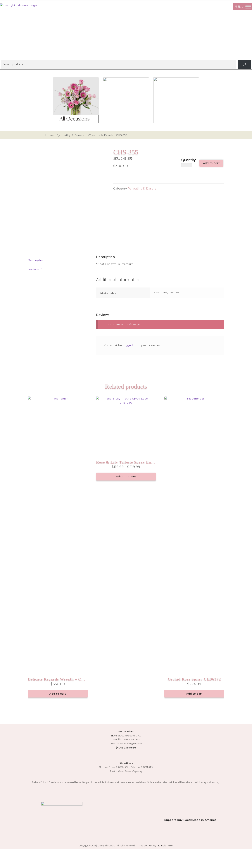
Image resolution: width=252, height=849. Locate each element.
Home (49, 135)
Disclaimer (165, 845)
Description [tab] (36, 260)
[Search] (244, 64)
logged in (129, 345)
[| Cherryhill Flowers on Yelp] (10, 793)
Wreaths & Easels (100, 135)
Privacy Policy (146, 845)
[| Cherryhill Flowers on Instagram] (4, 793)
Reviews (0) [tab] (36, 269)
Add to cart (211, 163)
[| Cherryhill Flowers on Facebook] (7, 793)
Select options (126, 476)
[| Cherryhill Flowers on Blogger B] (1, 793)
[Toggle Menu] (248, 6)
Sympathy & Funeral (71, 135)
